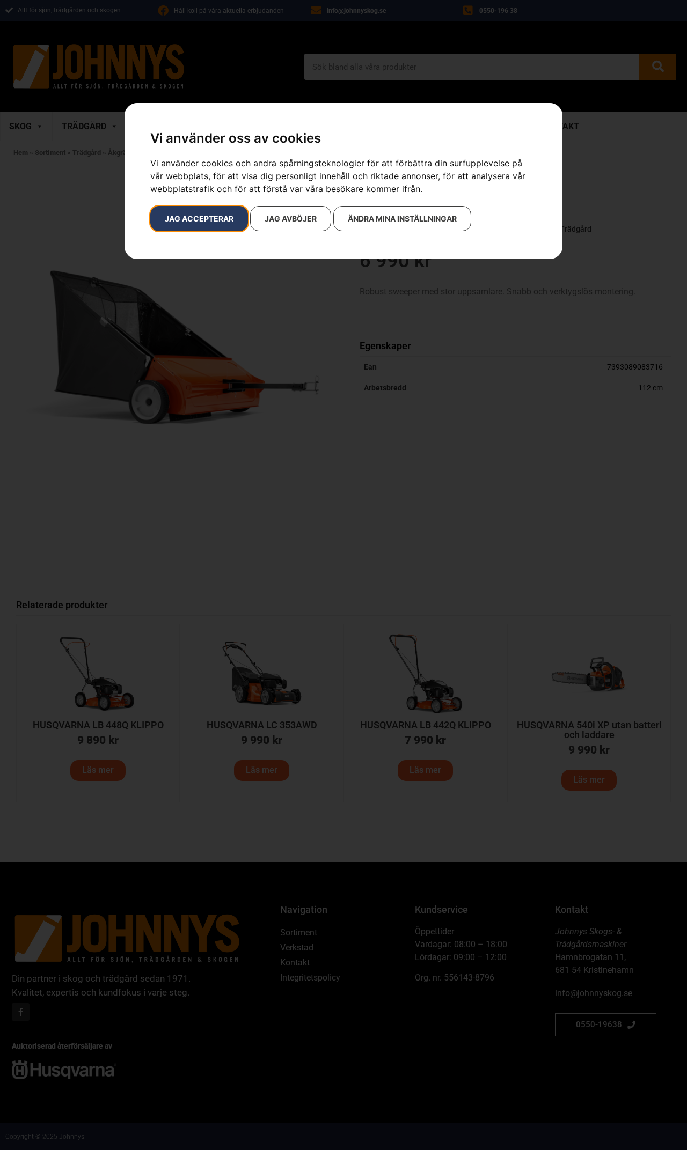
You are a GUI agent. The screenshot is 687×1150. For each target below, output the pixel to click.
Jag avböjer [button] (291, 218)
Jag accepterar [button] (199, 218)
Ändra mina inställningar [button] (402, 218)
